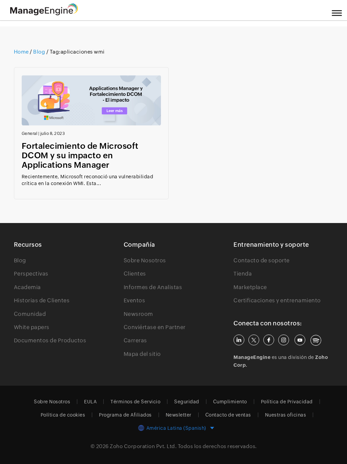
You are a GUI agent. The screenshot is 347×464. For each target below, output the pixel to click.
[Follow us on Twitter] (253, 340)
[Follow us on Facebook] (268, 340)
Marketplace (250, 287)
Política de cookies (63, 414)
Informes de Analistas (153, 287)
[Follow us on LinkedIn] (238, 340)
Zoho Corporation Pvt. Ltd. (143, 446)
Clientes (135, 273)
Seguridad (186, 401)
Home (22, 52)
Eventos (134, 300)
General (30, 133)
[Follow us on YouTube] (299, 340)
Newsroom (138, 314)
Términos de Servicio (135, 401)
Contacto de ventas (228, 414)
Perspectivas (31, 273)
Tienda (242, 273)
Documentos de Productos (50, 340)
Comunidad (30, 314)
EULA (90, 401)
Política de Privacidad (287, 401)
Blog (39, 52)
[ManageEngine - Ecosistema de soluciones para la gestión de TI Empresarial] (44, 13)
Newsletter (178, 414)
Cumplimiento (230, 401)
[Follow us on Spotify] (315, 340)
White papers (31, 327)
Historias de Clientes (42, 300)
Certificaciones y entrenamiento (277, 300)
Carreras (135, 340)
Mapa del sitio (142, 354)
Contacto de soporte (261, 260)
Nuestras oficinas (285, 414)
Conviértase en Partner (155, 327)
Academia (27, 287)
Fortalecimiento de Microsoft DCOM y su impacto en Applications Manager (80, 155)
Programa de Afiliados (125, 414)
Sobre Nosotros (145, 260)
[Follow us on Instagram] (283, 340)
